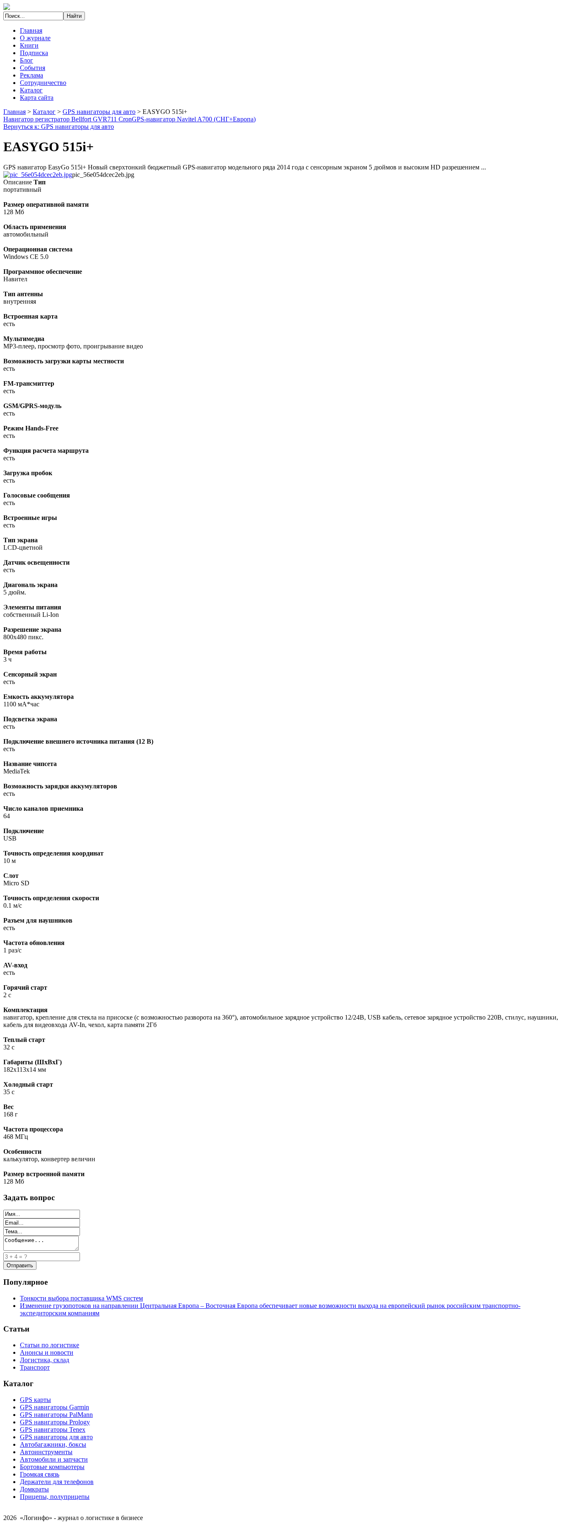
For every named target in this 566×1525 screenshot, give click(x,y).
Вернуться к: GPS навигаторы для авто (58, 126)
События (32, 67)
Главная (31, 30)
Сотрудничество (43, 82)
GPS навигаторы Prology (55, 1422)
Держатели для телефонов (57, 1481)
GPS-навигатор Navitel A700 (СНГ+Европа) (194, 119)
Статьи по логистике (49, 1345)
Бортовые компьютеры (52, 1466)
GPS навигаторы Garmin (54, 1407)
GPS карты (35, 1399)
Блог (26, 60)
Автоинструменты (46, 1451)
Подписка (34, 52)
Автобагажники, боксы (53, 1444)
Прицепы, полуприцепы (54, 1496)
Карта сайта (36, 97)
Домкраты (34, 1489)
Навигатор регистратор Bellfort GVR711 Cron (67, 119)
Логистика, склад (44, 1359)
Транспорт (35, 1367)
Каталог (31, 90)
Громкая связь (39, 1474)
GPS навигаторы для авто (99, 111)
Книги (29, 45)
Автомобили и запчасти (54, 1459)
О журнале (35, 37)
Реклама (31, 75)
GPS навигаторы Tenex (52, 1429)
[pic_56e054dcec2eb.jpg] (37, 174)
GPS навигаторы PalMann (56, 1414)
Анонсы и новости (46, 1352)
